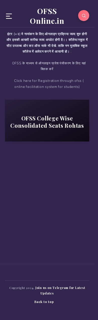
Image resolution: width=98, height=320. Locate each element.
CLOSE (86, 6)
